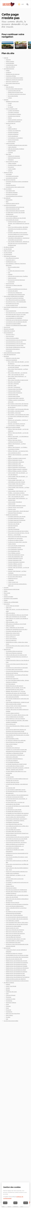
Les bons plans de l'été (14, 90)
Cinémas (10, 152)
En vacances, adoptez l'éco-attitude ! (16, 740)
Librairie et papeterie (11, 360)
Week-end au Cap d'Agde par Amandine (17, 962)
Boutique (6, 356)
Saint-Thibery (9, 1015)
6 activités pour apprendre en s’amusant (17, 667)
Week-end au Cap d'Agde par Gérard (16, 969)
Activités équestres (13, 132)
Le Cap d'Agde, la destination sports (15, 789)
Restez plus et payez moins (15, 92)
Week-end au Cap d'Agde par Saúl (15, 973)
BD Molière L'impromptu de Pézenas (18, 403)
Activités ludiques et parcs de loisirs (17, 145)
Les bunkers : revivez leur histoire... (15, 820)
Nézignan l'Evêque (11, 1002)
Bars (7, 201)
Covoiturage (11, 281)
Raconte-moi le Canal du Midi (14, 959)
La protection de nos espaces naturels (16, 321)
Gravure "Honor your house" (15, 507)
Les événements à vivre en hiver (14, 345)
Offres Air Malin (10, 625)
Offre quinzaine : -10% (12, 622)
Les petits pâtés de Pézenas (13, 831)
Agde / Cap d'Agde (11, 986)
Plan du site (7, 593)
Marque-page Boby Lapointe (16, 398)
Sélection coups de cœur (13, 358)
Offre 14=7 (8, 607)
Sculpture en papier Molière (15, 540)
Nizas (7, 1004)
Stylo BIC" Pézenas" (13, 383)
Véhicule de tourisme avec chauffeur (18, 276)
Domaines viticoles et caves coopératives (17, 181)
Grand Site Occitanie (9, 330)
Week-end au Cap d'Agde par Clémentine (17, 968)
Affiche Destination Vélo (14, 463)
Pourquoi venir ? (10, 334)
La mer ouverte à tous (12, 305)
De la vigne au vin (10, 724)
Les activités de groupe (12, 219)
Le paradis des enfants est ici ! (14, 811)
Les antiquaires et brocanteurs (14, 196)
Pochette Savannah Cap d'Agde (16, 516)
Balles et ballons (12, 128)
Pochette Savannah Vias (14, 522)
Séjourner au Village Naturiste (14, 285)
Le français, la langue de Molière (14, 796)
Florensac (8, 997)
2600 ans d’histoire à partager (14, 653)
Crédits (6, 594)
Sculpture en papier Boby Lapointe (17, 542)
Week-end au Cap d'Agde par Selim (15, 975)
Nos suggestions (8, 332)
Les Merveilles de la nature (13, 829)
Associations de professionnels (16, 294)
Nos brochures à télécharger (11, 589)
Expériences (7, 649)
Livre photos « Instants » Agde (16, 425)
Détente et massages (14, 156)
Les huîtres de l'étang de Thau (14, 824)
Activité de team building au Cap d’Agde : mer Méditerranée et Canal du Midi (18, 223)
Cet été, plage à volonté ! (12, 713)
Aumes (8, 988)
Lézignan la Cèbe (10, 999)
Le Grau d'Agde (8, 252)
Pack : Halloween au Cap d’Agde (15, 627)
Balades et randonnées (12, 101)
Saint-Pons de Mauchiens (13, 1013)
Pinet (7, 1008)
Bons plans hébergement (13, 83)
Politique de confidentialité (11, 602)
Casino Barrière (12, 147)
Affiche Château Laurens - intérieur (17, 471)
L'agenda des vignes (11, 65)
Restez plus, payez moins (12, 633)
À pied (10, 103)
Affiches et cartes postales (13, 427)
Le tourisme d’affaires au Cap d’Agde (16, 218)
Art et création (8, 188)
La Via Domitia (10, 776)
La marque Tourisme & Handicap (15, 298)
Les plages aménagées (12, 176)
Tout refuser (5, 1202)
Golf (9, 125)
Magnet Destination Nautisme (16, 562)
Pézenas (8, 1006)
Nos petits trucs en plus (12, 303)
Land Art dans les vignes (12, 782)
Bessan (8, 989)
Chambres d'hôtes (11, 76)
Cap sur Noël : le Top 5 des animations (16, 705)
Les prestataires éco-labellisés (14, 318)
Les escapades (10, 63)
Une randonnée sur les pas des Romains (17, 924)
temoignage (7, 948)
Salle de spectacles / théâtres (16, 148)
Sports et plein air (10, 123)
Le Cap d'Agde (8, 249)
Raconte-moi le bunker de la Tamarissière (17, 957)
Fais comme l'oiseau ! (11, 744)
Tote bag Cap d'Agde (13, 523)
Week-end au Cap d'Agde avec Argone (16, 960)
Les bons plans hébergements (14, 88)
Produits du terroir (11, 185)
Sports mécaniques (13, 139)
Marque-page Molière (14, 396)
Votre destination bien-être (13, 942)
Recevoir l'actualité (9, 329)
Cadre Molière (12, 543)
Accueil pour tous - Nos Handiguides (16, 301)
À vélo (9, 105)
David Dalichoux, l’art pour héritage (15, 718)
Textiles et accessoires (12, 514)
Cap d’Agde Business (11, 216)
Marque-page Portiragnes (15, 392)
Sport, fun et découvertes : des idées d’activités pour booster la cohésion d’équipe (18, 228)
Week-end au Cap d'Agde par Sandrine (16, 971)
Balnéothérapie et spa (14, 157)
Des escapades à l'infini (12, 738)
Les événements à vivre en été (14, 341)
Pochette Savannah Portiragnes (16, 520)
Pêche (10, 117)
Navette (10, 274)
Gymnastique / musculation (15, 137)
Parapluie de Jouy (13, 578)
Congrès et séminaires (10, 205)
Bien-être (8, 154)
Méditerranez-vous (11, 261)
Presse (5, 600)
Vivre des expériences (10, 354)
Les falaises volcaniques (12, 822)
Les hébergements (9, 68)
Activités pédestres (13, 134)
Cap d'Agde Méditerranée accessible (14, 296)
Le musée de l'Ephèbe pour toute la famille (17, 806)
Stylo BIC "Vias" (12, 385)
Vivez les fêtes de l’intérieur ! (13, 937)
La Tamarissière (8, 254)
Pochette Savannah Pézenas (16, 518)
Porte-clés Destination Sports (16, 554)
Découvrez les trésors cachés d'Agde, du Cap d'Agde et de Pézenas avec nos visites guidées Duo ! (17, 734)
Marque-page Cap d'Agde (15, 389)
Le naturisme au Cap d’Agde (13, 809)
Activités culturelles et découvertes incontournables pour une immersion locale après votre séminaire (18, 234)
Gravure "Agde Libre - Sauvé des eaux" (18, 511)
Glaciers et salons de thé (12, 203)
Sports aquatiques (13, 136)
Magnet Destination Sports (15, 558)
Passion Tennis (10, 886)
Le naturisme (9, 807)
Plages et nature (8, 172)
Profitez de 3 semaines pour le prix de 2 (16, 629)
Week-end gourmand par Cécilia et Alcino (17, 980)
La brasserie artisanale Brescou (14, 758)
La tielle (8, 775)
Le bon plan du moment (12, 605)
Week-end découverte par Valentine (16, 979)
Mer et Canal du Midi (11, 108)
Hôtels (7, 70)
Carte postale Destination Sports (17, 505)
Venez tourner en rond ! (12, 928)
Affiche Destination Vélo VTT (15, 465)
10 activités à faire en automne (14, 651)
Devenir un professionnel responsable (16, 325)
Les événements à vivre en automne (16, 343)
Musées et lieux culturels (15, 165)
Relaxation (11, 159)
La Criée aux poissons (12, 760)
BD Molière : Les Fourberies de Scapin (18, 414)
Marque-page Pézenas (14, 391)
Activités (6, 99)
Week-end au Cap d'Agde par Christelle (16, 966)
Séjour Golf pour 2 (11, 636)
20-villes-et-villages (9, 982)
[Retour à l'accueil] (8, 4)
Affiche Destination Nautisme (16, 462)
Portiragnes (9, 1011)
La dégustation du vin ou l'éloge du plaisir (17, 955)
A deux (10, 97)
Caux (7, 993)
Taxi (9, 272)
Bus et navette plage (13, 267)
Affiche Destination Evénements (17, 467)
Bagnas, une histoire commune (16, 423)
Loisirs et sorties (10, 143)
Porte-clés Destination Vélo (15, 556)
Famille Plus (9, 745)
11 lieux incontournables (12, 338)
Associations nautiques (14, 121)
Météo (5, 591)
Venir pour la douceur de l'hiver (14, 931)
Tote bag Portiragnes (13, 529)
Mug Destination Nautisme (15, 549)
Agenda (6, 57)
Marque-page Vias (13, 394)
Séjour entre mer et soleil (13, 634)
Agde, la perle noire (9, 250)
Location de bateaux (13, 110)
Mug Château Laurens (14, 553)
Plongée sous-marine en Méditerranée (16, 889)
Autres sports (11, 141)
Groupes (6, 587)
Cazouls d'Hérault (10, 995)
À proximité (9, 351)
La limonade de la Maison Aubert (15, 765)
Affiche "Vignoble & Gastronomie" (17, 458)
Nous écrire (7, 327)
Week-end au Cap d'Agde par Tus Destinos (17, 977)
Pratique (6, 85)
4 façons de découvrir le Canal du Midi (16, 654)
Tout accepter (25, 1202)
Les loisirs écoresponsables (13, 323)
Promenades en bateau (14, 114)
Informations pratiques (10, 256)
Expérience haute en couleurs (14, 953)
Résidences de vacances (12, 74)
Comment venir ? (10, 259)
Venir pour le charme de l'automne (15, 933)
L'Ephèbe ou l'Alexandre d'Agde (14, 753)
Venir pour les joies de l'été (13, 935)
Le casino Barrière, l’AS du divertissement (17, 795)
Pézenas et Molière (11, 887)
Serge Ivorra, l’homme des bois (14, 915)
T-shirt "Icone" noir (13, 582)
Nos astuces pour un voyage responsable (17, 312)
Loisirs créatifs (12, 168)
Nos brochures (10, 283)
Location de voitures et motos (16, 270)
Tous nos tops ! (10, 336)
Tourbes (8, 1017)
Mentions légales (8, 596)
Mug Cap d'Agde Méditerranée (16, 545)
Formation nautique (13, 112)
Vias (7, 1019)
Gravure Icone (12, 509)
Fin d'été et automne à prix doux (17, 94)
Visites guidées (10, 61)
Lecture (10, 170)
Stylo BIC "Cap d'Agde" (14, 381)
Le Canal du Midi (10, 787)
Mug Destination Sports (14, 547)
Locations (8, 72)
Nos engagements (11, 310)
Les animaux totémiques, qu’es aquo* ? (16, 818)
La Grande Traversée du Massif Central (16, 764)
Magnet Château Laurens (15, 563)
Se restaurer (7, 198)
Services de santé (13, 290)
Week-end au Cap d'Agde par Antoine (16, 964)
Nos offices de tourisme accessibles (15, 299)
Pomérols (8, 1009)
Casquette (11, 580)
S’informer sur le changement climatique (17, 320)
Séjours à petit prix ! (11, 640)
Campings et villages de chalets (14, 77)
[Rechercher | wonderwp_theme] (27, 4)
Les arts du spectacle (11, 194)
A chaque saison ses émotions (14, 669)
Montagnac (9, 1000)
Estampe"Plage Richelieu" (15, 512)
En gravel (10, 107)
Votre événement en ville (12, 208)
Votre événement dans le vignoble (15, 210)
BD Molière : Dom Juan (14, 412)
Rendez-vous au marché (12, 902)
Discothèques (12, 150)
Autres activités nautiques (15, 119)
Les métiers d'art (10, 190)
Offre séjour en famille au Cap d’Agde (16, 624)
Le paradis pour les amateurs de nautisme (17, 813)
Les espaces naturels (11, 178)
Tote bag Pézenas (13, 525)
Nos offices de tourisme (12, 258)
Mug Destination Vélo (14, 551)
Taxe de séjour (10, 87)
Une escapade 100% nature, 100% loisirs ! (17, 922)
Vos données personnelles (11, 1020)
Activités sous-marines (14, 116)
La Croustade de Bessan (12, 762)
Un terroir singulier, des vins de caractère (17, 918)
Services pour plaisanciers (15, 292)
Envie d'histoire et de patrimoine (14, 742)
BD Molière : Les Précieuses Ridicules (18, 409)
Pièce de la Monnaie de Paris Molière (18, 531)
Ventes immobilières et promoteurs (17, 289)
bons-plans (7, 604)
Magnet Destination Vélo (15, 560)
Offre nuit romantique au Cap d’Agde (16, 616)
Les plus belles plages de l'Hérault (15, 840)
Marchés (8, 59)
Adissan (8, 984)
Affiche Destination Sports (15, 460)
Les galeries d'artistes (11, 192)
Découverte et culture (12, 161)
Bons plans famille (13, 96)
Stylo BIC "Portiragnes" (14, 387)
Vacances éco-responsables (13, 926)
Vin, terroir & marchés (9, 179)
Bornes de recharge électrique (16, 279)
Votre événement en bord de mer (15, 207)
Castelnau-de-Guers (11, 991)
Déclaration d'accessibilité (11, 598)
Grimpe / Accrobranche (14, 130)
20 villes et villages (9, 247)
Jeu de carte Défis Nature (15, 576)
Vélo (9, 269)
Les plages (9, 174)
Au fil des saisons (10, 684)
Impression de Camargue (13, 747)
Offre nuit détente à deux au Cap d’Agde (17, 614)
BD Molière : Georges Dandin (16, 411)
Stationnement (12, 278)
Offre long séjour (10, 613)
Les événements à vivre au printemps (16, 340)
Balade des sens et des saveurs (14, 685)
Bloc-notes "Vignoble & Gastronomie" (18, 380)
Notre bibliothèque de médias (12, 352)
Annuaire (8, 287)
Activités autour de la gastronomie (15, 187)
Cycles (10, 127)
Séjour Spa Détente (11, 638)
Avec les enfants (10, 66)
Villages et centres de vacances (14, 79)
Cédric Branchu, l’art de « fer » (14, 707)
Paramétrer (15, 1202)
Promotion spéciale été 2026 (14, 631)
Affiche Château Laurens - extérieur (17, 469)
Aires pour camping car (12, 81)
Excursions (11, 167)
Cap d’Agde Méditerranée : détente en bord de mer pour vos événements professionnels (18, 243)
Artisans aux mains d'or (12, 678)
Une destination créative (12, 920)
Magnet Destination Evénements (17, 574)
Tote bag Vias (11, 527)
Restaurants (9, 199)
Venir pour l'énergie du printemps (15, 929)
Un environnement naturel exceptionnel (17, 917)
